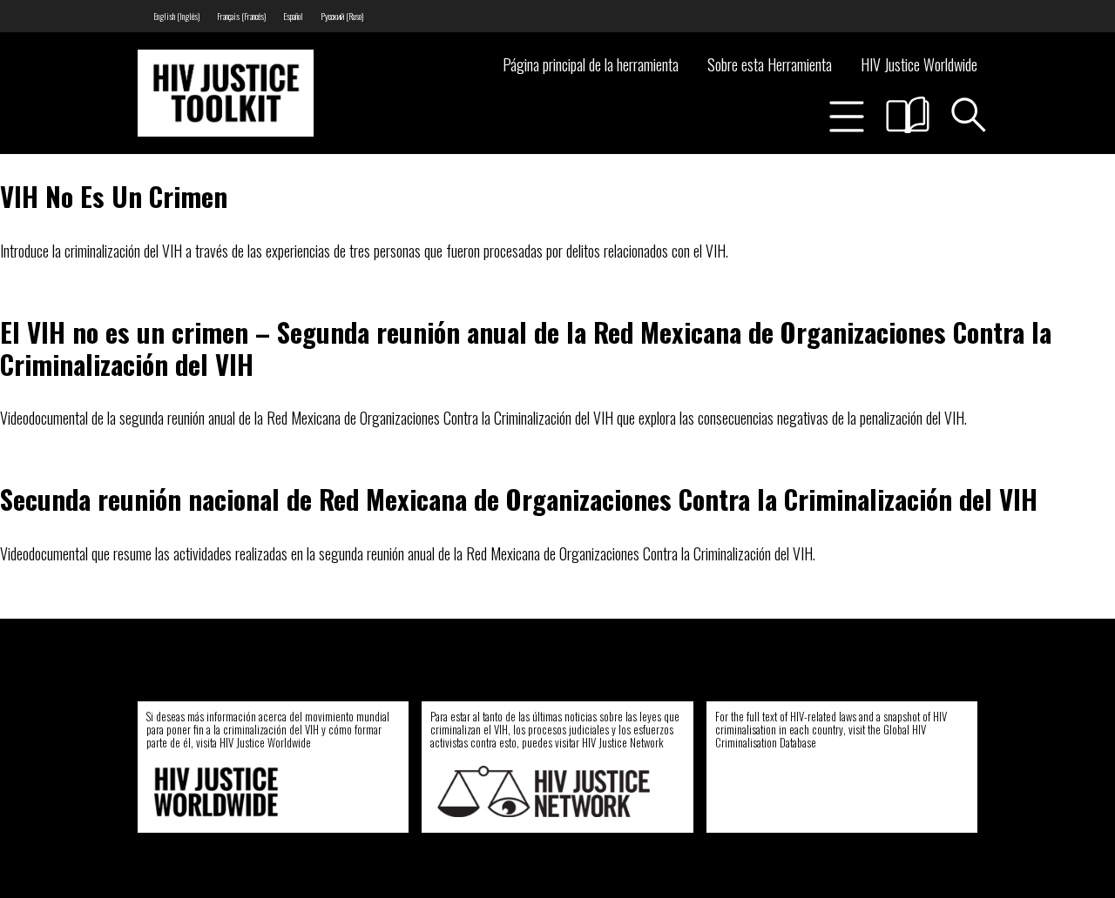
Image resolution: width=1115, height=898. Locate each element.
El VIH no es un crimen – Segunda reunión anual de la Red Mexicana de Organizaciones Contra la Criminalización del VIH (525, 348)
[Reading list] (907, 115)
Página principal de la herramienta (591, 64)
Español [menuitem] (293, 16)
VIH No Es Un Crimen (113, 196)
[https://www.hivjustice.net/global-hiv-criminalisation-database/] (822, 791)
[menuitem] (176, 16)
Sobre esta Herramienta (769, 64)
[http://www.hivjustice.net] (543, 791)
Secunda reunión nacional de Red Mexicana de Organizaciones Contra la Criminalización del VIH (518, 499)
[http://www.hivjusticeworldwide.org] (259, 791)
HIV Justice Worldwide (919, 64)
